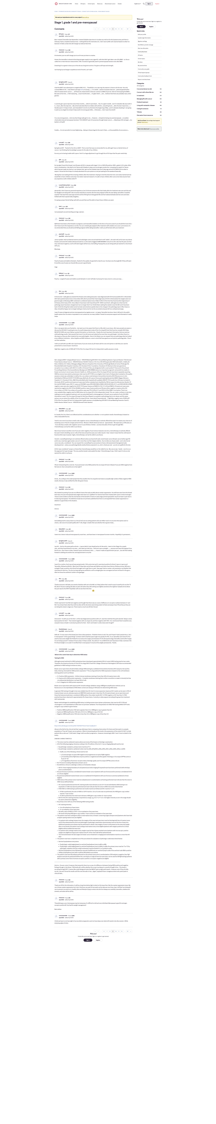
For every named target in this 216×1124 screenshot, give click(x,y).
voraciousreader (63, 322)
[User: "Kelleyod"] (56, 274)
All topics (140, 55)
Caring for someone (149, 109)
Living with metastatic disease (149, 105)
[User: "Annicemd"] (56, 50)
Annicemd (61, 50)
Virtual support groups (143, 72)
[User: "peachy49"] (56, 235)
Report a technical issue (144, 79)
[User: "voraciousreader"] (56, 323)
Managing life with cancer (149, 99)
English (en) (137, 3)
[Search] (143, 3)
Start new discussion (143, 48)
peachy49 (61, 234)
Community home (142, 51)
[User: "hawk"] (56, 207)
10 (115, 29)
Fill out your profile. (154, 129)
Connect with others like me (149, 92)
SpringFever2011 (63, 82)
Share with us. (85, 17)
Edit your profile (142, 34)
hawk (60, 206)
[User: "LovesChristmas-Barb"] (56, 186)
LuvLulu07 (61, 142)
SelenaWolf (62, 408)
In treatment (149, 95)
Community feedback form (145, 76)
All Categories (140, 86)
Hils (60, 291)
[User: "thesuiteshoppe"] (56, 630)
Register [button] (98, 940)
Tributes (149, 112)
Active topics (141, 58)
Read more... (145, 122)
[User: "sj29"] (56, 160)
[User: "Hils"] (56, 292)
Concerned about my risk (149, 89)
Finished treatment (149, 102)
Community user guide (143, 69)
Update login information (144, 38)
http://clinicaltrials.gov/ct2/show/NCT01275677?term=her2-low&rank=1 (75, 726)
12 (121, 29)
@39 (81, 89)
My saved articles (142, 65)
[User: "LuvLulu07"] (56, 143)
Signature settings (142, 41)
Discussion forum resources (149, 115)
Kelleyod (61, 273)
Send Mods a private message (145, 45)
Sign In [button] (88, 940)
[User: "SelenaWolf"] (56, 409)
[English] (63, 3)
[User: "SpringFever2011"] (56, 83)
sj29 (60, 159)
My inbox (140, 62)
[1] (86, 670)
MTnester (61, 34)
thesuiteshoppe (63, 629)
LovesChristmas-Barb (64, 185)
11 (118, 29)
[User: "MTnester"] (56, 35)
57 (127, 29)
